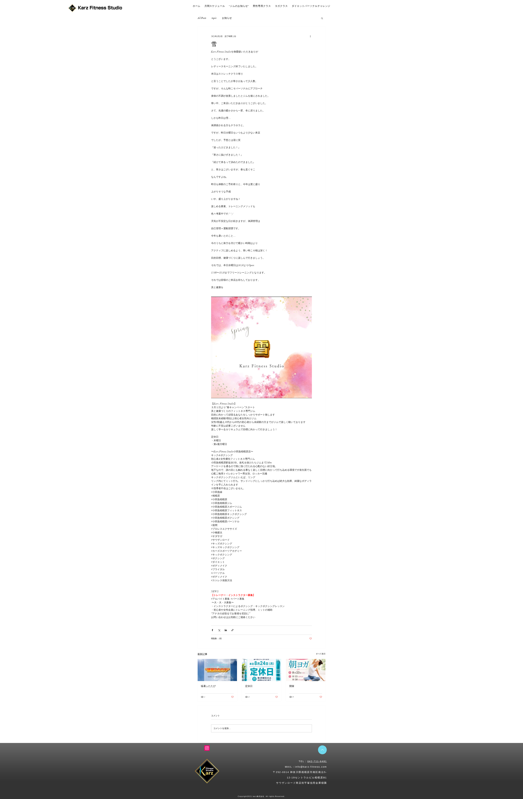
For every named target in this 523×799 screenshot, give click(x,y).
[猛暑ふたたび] (217, 670)
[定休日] (261, 670)
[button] (322, 18)
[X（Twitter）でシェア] (219, 630)
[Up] (322, 749)
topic (214, 18)
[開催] (305, 670)
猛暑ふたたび (208, 686)
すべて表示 (321, 654)
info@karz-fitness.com (311, 766)
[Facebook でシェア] (212, 630)
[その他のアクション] (310, 36)
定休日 (249, 686)
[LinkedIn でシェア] (225, 630)
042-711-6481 (317, 761)
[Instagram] (207, 748)
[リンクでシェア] (232, 630)
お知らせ (227, 18)
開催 (291, 686)
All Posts (201, 18)
